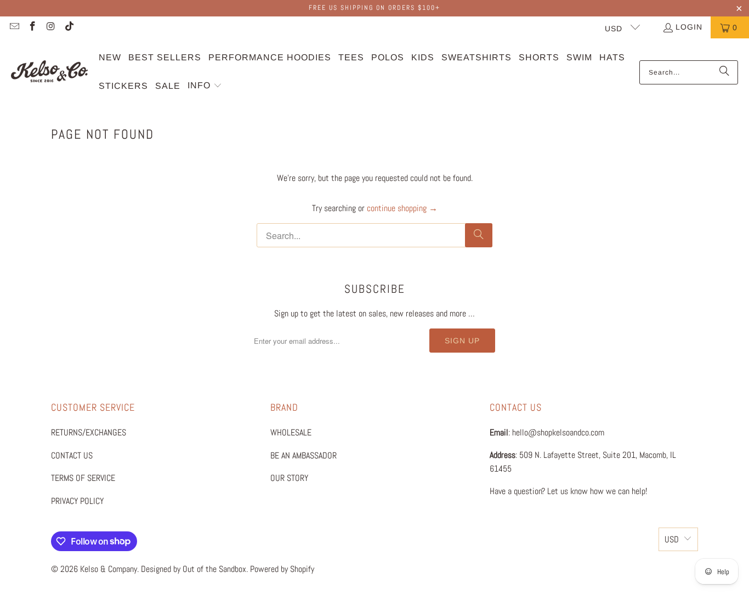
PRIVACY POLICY (77, 501)
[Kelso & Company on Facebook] (32, 27)
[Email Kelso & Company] (13, 27)
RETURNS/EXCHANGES (88, 432)
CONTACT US (72, 455)
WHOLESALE (290, 432)
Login (689, 26)
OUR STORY (289, 478)
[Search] (724, 72)
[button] (205, 86)
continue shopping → (402, 208)
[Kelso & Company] (49, 72)
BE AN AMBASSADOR (303, 455)
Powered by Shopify (282, 569)
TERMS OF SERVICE (83, 478)
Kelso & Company (108, 569)
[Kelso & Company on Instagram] (50, 27)
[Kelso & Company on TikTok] (69, 27)
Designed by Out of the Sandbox (193, 569)
